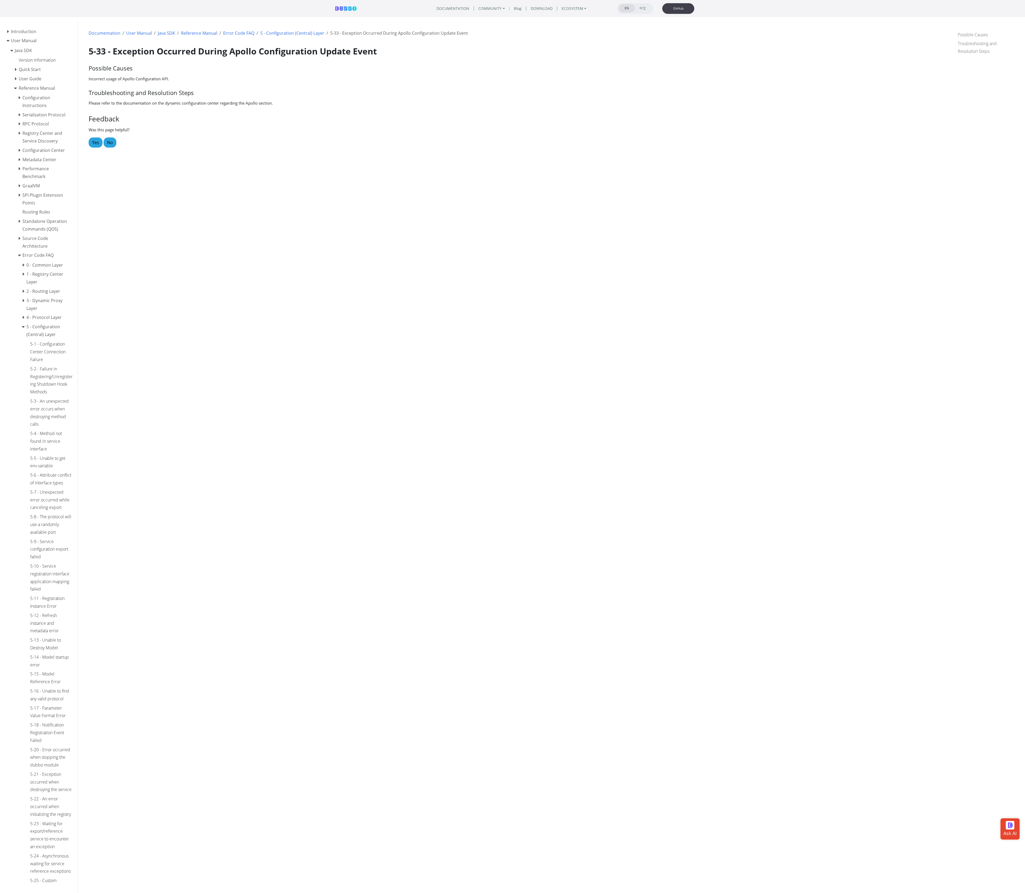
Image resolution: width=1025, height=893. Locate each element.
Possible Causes (973, 35)
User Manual (139, 33)
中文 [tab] (643, 8)
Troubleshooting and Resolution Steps (977, 47)
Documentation (104, 33)
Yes (95, 142)
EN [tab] (627, 8)
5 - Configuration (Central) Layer (292, 33)
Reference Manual (199, 33)
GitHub (678, 8)
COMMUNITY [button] (490, 8)
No (110, 142)
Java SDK (166, 33)
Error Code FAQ (238, 33)
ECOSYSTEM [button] (572, 8)
